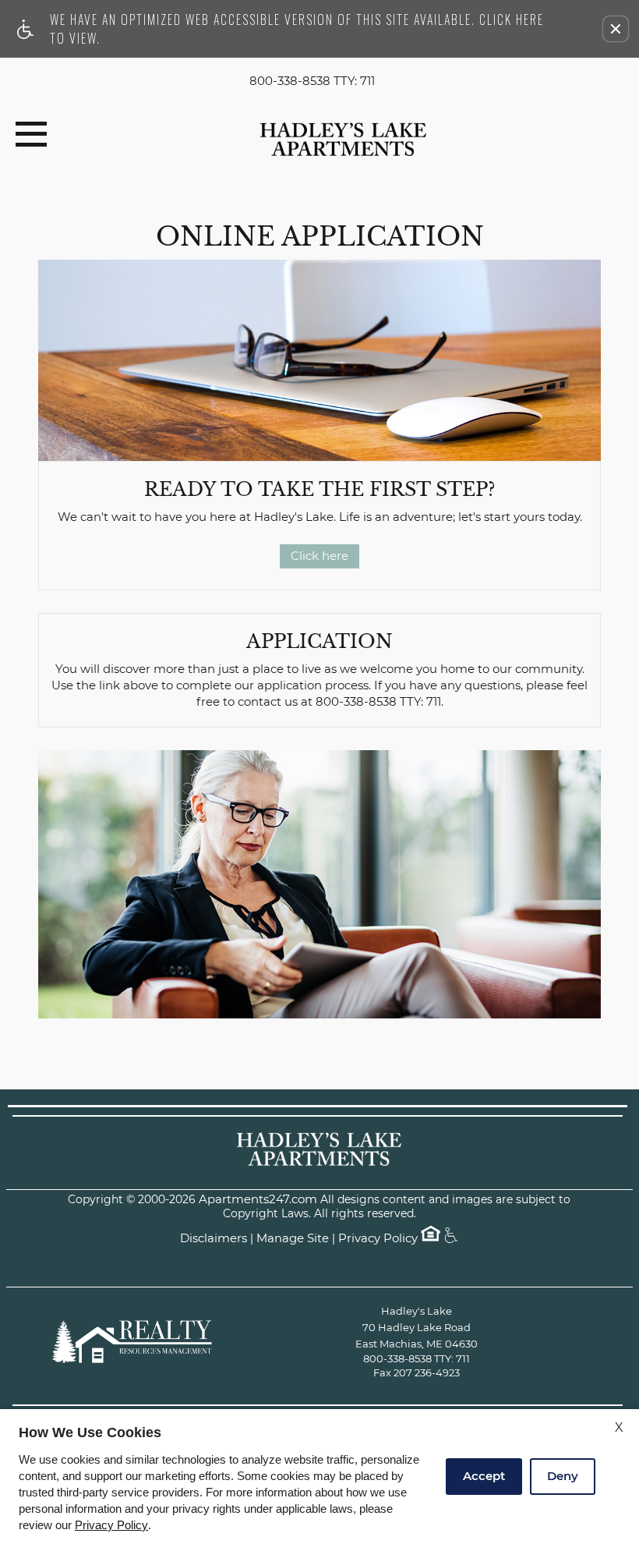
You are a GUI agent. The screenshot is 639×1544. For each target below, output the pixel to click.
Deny (562, 1475)
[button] (615, 28)
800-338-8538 (312, 81)
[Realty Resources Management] (134, 1341)
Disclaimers (213, 1238)
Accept (484, 1475)
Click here (319, 555)
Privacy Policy (378, 1238)
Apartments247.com (258, 1199)
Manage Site (292, 1238)
